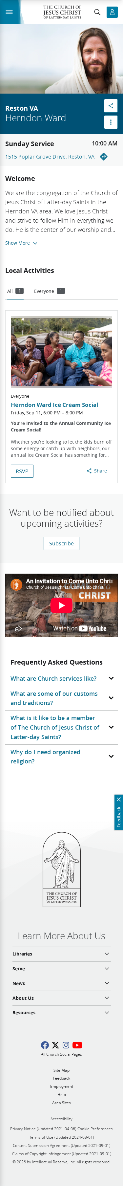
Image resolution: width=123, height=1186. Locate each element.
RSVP (22, 471)
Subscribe (61, 543)
